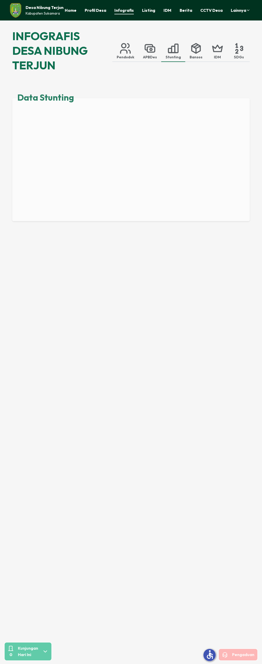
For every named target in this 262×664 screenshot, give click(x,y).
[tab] (125, 50)
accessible (210, 654)
